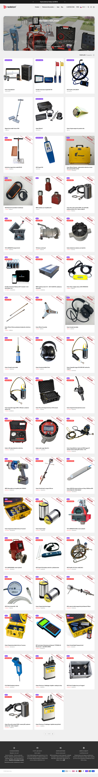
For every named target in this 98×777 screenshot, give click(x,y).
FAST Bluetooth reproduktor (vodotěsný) (14, 207)
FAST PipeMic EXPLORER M (73, 89)
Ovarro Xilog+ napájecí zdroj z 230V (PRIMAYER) (77, 286)
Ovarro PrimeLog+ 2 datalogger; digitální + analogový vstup (49, 685)
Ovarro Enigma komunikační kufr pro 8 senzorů (15, 528)
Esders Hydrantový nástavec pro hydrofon (76, 248)
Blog (62, 7)
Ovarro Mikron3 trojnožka (41, 327)
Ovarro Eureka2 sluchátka (72, 327)
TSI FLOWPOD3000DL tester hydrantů (13, 567)
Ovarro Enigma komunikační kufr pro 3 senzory (15, 645)
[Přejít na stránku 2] (52, 733)
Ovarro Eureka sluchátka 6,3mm (43, 367)
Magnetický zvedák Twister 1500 (12, 128)
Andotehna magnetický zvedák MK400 (13, 167)
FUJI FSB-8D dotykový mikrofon (12, 685)
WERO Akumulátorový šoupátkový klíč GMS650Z (15, 488)
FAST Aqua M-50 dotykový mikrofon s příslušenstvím (47, 567)
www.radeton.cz (58, 46)
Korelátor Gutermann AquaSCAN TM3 (44, 89)
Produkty (37, 7)
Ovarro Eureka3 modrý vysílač (11, 367)
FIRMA (77, 7)
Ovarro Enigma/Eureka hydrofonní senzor (76, 407)
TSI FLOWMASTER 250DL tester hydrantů (76, 528)
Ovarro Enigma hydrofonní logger (43, 606)
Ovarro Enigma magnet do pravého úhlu (75, 128)
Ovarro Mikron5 (39, 128)
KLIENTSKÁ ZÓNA (70, 7)
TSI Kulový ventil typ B (41, 248)
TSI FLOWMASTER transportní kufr (12, 248)
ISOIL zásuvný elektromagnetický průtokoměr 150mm (79, 606)
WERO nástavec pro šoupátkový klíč (44, 207)
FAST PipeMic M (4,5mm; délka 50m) (75, 567)
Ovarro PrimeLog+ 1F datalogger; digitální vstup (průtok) (48, 724)
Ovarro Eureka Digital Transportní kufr (75, 645)
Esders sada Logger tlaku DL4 (42, 448)
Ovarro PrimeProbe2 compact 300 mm (44, 488)
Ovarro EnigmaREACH (10, 89)
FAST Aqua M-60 (39, 167)
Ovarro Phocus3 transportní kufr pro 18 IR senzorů (47, 407)
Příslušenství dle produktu (48, 7)
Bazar (58, 7)
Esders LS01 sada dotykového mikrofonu (14, 448)
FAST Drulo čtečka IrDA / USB (11, 606)
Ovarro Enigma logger (40, 528)
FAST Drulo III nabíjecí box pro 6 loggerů (76, 685)
